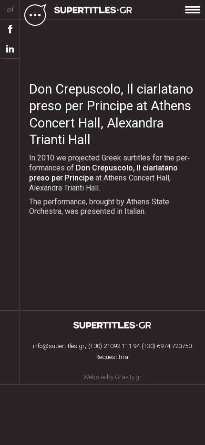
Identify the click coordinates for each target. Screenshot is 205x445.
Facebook (10, 29)
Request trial (112, 356)
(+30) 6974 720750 (167, 346)
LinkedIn (10, 49)
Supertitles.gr (112, 325)
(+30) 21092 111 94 (114, 346)
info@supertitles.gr (59, 346)
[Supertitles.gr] (94, 14)
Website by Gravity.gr (112, 377)
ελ (10, 9)
